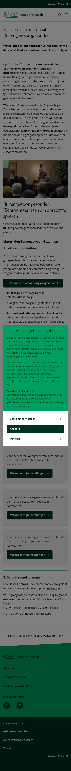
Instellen (15, 438)
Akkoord (15, 428)
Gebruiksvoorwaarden (22, 418)
